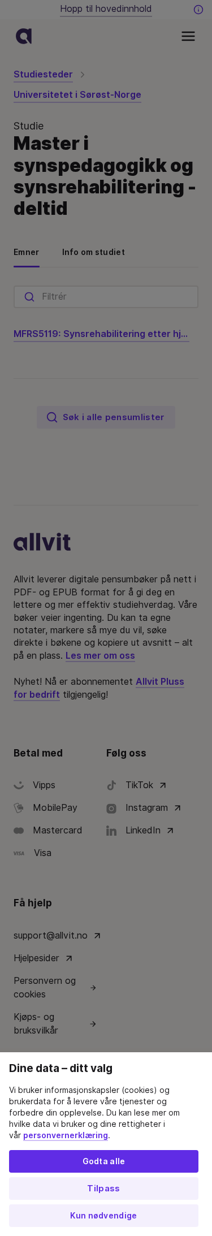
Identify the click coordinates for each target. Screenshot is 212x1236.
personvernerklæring (65, 1135)
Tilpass (103, 1188)
